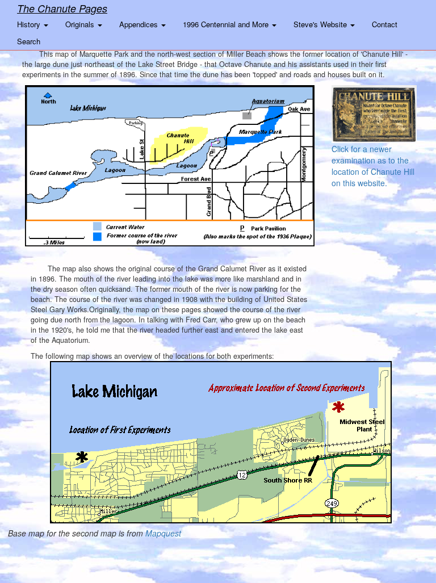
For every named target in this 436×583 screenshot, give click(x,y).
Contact (384, 24)
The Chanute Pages (62, 8)
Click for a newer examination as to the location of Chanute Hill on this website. (373, 165)
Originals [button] (81, 24)
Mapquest (163, 533)
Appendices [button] (139, 24)
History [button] (30, 24)
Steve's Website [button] (321, 24)
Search (28, 41)
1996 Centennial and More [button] (227, 24)
